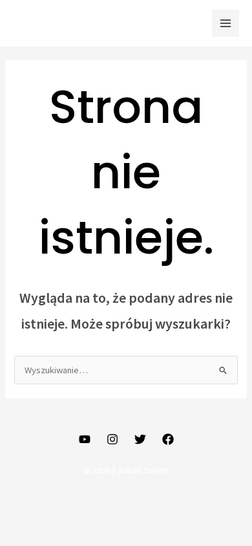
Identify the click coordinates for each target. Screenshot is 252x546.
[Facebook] (168, 439)
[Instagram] (112, 439)
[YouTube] (84, 439)
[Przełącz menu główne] (225, 23)
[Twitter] (140, 439)
